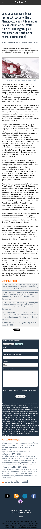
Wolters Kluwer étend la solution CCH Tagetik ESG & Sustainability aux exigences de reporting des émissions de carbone (20, 286)
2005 (25, 481)
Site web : (6, 362)
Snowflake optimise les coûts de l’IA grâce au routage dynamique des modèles (19, 457)
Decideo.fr (20, 2)
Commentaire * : (8, 369)
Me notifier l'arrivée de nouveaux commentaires (21, 391)
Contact (20, 517)
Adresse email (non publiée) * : (13, 354)
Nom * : (5, 347)
